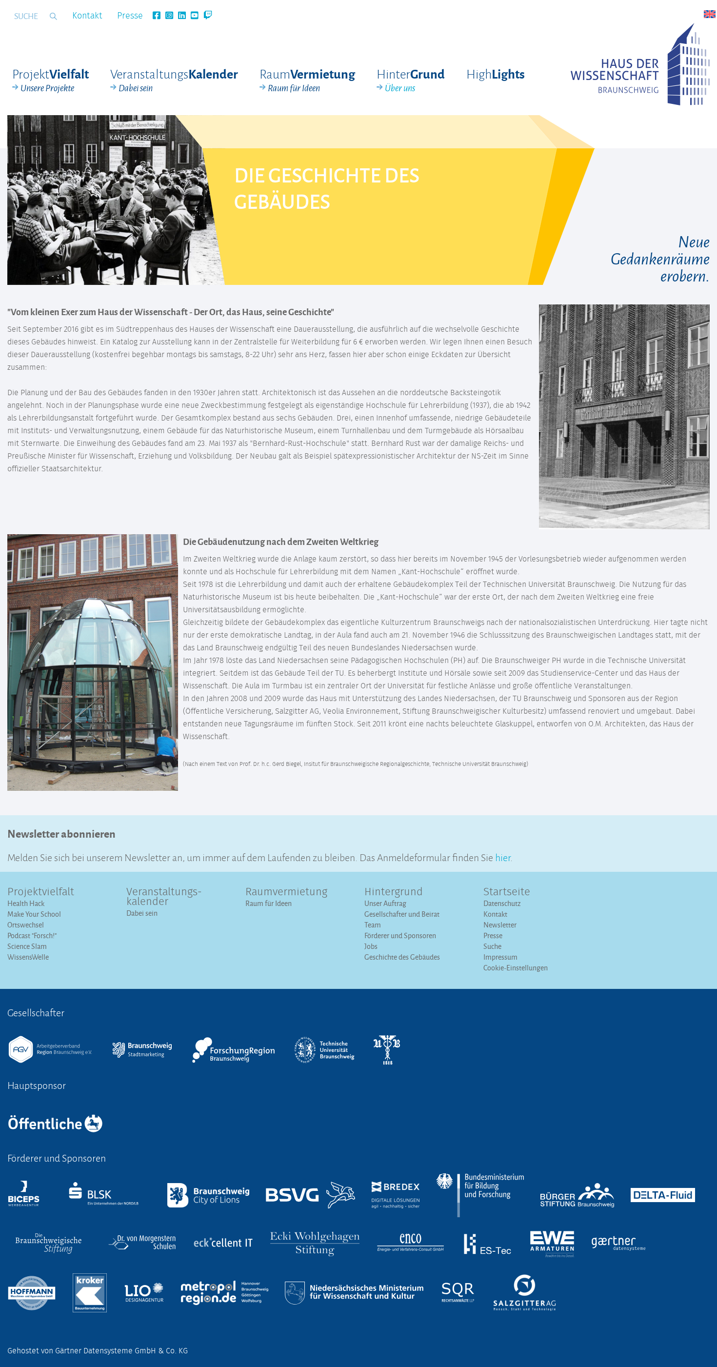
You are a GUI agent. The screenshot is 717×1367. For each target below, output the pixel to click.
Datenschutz (502, 903)
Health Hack (25, 903)
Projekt (50, 80)
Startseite (506, 892)
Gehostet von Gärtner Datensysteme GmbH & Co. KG (97, 1351)
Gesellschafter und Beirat (401, 914)
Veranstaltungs (174, 80)
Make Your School (34, 914)
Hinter (411, 80)
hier (502, 856)
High (495, 73)
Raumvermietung (286, 892)
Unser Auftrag (385, 903)
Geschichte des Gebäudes (402, 957)
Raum (307, 80)
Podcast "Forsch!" (32, 935)
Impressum (500, 957)
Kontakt (87, 16)
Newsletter (500, 925)
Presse (130, 16)
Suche (492, 946)
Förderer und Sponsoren (400, 935)
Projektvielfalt (40, 892)
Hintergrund (393, 892)
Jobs (371, 946)
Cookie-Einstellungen (515, 968)
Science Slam (27, 946)
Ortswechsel (25, 925)
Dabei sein (142, 913)
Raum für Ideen (268, 903)
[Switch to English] (710, 14)
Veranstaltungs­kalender (164, 897)
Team (372, 925)
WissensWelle (28, 957)
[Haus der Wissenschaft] (640, 64)
